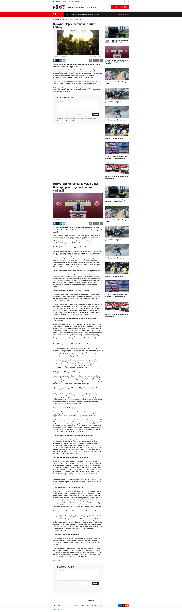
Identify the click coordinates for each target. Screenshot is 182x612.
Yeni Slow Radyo (91, 600)
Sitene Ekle (76, 1)
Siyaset (93, 7)
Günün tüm (124, 14)
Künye (82, 605)
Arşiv (72, 1)
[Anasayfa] (54, 1)
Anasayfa (57, 19)
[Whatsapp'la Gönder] (64, 60)
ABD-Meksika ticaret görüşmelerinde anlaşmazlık (83, 14)
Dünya (88, 7)
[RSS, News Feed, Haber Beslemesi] (127, 605)
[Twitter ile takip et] (123, 605)
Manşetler (58, 1)
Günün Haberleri (65, 1)
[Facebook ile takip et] (120, 605)
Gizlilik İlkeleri (94, 605)
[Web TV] (125, 1)
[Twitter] (57, 60)
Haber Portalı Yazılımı (60, 609)
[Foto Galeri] (128, 1)
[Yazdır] (90, 60)
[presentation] (58, 14)
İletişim (87, 605)
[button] (94, 60)
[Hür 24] (59, 7)
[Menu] (112, 7)
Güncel (70, 7)
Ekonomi (81, 7)
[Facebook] (54, 60)
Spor (76, 7)
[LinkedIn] (60, 60)
